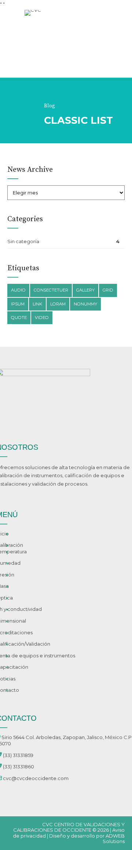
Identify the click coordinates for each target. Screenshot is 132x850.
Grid (108, 290)
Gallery (85, 290)
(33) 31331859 (18, 755)
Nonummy (85, 304)
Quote (19, 317)
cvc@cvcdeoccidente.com (36, 778)
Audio (18, 290)
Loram (58, 304)
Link (37, 304)
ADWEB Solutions (114, 839)
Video (42, 317)
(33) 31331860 (18, 766)
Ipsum (18, 304)
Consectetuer (51, 290)
